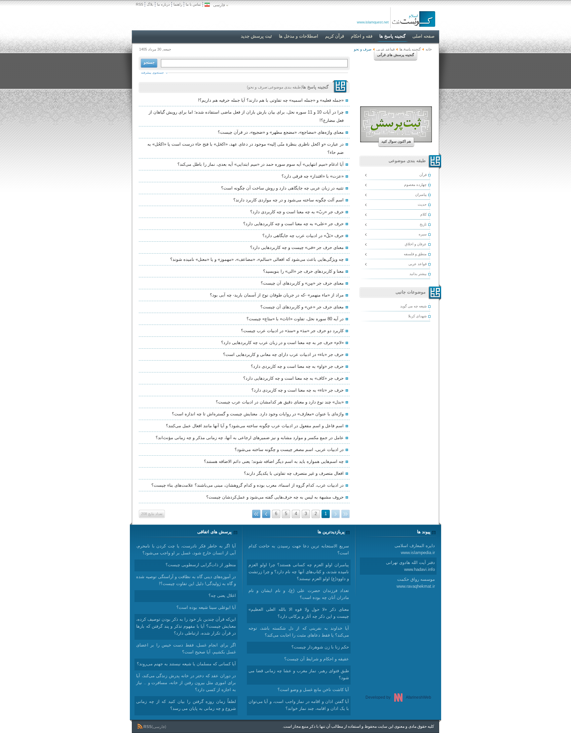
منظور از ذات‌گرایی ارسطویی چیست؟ (201, 564)
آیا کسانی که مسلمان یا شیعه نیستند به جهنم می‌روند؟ (186, 663)
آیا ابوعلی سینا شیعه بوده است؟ (206, 607)
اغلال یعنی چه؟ (222, 595)
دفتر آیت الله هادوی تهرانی (410, 566)
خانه (429, 49)
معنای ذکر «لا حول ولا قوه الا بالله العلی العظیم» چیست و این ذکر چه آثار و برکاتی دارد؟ (298, 613)
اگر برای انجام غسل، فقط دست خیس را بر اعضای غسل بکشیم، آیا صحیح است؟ (186, 648)
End (256, 514)
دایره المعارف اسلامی (415, 549)
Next (266, 514)
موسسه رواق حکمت (416, 583)
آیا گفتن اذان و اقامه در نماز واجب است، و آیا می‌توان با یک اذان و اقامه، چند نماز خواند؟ (298, 705)
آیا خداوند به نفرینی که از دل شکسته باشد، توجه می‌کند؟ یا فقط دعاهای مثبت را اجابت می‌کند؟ (298, 632)
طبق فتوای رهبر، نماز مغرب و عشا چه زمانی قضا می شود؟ (298, 674)
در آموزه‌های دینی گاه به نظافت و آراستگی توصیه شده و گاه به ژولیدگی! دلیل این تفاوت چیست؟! (186, 580)
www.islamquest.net (373, 22)
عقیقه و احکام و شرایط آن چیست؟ (316, 658)
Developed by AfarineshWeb (398, 697)
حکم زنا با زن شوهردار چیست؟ (320, 647)
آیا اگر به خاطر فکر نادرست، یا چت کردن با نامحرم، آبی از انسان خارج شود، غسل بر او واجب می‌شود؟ (186, 549)
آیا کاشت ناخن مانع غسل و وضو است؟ (313, 689)
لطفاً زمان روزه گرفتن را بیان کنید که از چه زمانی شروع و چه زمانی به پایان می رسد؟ (186, 705)
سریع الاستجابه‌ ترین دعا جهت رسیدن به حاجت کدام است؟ (298, 549)
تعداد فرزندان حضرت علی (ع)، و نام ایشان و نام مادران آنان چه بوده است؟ (298, 594)
